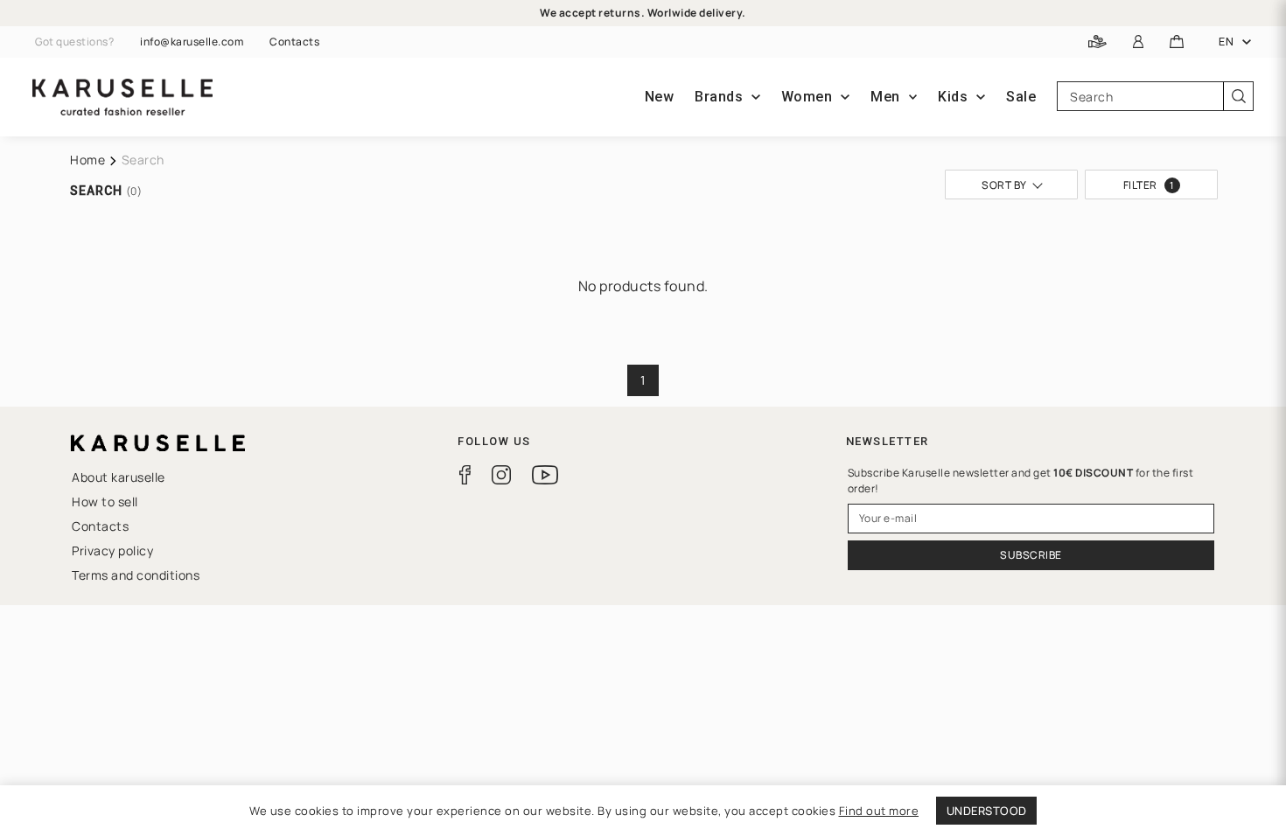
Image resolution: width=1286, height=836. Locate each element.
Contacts (294, 42)
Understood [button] (987, 811)
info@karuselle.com (191, 42)
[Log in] (1138, 42)
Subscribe (1031, 554)
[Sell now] (1097, 42)
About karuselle (118, 477)
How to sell (105, 501)
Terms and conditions (135, 575)
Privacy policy (112, 550)
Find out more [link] (879, 811)
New (659, 96)
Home (87, 159)
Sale (1021, 96)
